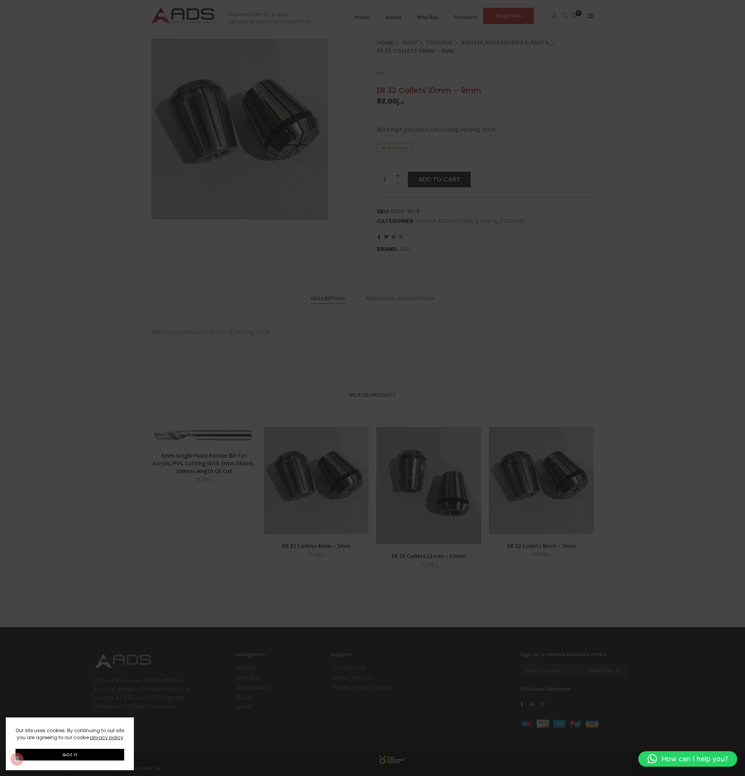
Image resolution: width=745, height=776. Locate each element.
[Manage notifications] (17, 759)
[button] (687, 759)
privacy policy (106, 737)
